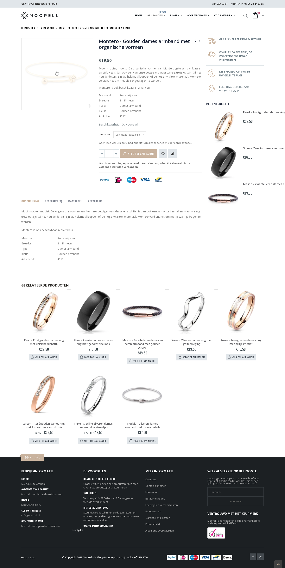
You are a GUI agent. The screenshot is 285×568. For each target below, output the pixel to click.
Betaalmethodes (155, 498)
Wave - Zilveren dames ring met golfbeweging (192, 342)
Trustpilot (77, 530)
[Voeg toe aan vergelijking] (172, 153)
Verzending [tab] (95, 201)
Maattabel (151, 492)
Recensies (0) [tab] (53, 201)
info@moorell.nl (30, 515)
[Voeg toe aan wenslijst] (163, 153)
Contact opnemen (155, 485)
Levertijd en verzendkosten (161, 505)
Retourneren (153, 511)
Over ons (150, 479)
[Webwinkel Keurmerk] (216, 532)
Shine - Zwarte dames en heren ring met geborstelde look (93, 342)
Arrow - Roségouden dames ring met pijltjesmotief (241, 342)
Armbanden (47, 27)
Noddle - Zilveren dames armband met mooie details (142, 425)
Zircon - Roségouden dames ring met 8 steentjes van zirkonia (44, 425)
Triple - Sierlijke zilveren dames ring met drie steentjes (93, 425)
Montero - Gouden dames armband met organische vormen (144, 44)
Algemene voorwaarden (159, 530)
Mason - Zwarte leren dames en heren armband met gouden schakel (142, 343)
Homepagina (28, 27)
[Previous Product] (195, 40)
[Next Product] (199, 40)
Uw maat (104, 134)
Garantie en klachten (157, 518)
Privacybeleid (153, 524)
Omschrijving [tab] (30, 201)
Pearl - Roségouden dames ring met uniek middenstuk (44, 342)
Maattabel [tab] (75, 201)
